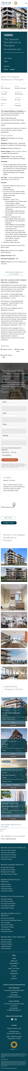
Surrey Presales (5, 922)
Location (12, 69)
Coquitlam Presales (6, 899)
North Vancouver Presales (8, 855)
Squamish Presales (6, 940)
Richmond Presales (6, 859)
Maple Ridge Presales (7, 908)
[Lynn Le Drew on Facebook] (12, 1019)
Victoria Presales (6, 948)
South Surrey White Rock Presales (11, 920)
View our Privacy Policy (4, 1059)
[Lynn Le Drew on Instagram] (16, 1019)
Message (5, 435)
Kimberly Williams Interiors (19, 151)
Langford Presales (6, 946)
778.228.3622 (14, 995)
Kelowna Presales (6, 942)
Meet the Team (14, 968)
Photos (6, 69)
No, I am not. (5, 452)
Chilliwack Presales (6, 889)
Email (4, 413)
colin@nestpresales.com (14, 997)
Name (4, 402)
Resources (14, 973)
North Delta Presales (7, 925)
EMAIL (14, 298)
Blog (14, 976)
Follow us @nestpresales (8, 839)
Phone (5, 424)
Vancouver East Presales (8, 852)
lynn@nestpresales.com (14, 1010)
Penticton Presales (6, 944)
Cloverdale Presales (7, 931)
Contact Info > (6, 392)
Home (14, 958)
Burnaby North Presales (8, 870)
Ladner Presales (5, 929)
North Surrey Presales (7, 918)
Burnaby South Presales (8, 872)
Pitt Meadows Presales (8, 906)
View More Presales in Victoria (14, 273)
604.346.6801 (14, 1008)
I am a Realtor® (6, 455)
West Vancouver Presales (8, 857)
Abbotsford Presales (7, 891)
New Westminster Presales (9, 874)
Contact (14, 979)
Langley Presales (6, 886)
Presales (14, 961)
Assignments (14, 963)
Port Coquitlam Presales (8, 903)
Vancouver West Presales (8, 850)
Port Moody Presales (7, 901)
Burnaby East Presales (7, 867)
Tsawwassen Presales (7, 927)
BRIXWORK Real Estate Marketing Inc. (11, 1068)
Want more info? (26, 637)
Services (14, 971)
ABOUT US (21, 325)
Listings (14, 966)
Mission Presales (6, 884)
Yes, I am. (13, 452)
